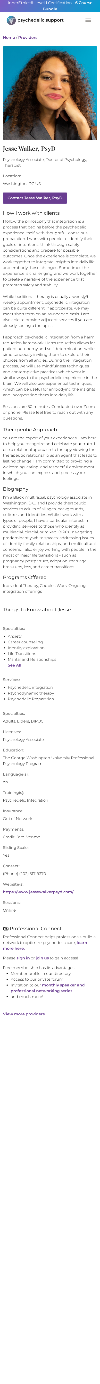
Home (9, 37)
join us (42, 958)
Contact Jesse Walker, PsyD (35, 198)
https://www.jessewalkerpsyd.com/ (38, 892)
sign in (23, 958)
